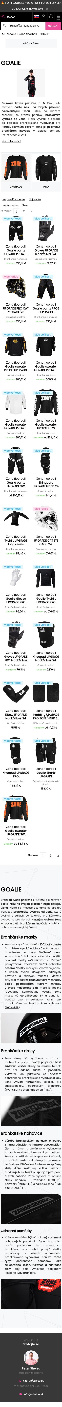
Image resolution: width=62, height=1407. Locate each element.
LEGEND (54, 1180)
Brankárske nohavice (21, 1133)
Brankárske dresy (18, 1051)
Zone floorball (28, 34)
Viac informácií (11, 141)
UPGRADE (13, 1188)
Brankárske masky (19, 937)
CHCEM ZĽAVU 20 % (30, 9)
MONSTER (12, 1007)
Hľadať (53, 25)
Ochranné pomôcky (16, 1231)
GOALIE (44, 34)
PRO (47, 1090)
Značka (11, 34)
